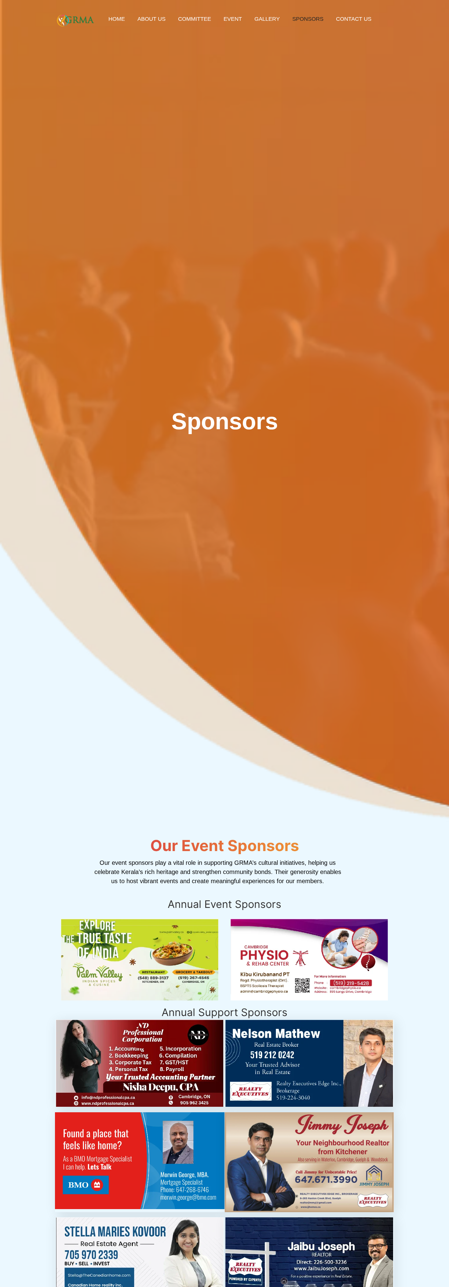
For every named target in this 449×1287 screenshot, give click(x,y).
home (116, 19)
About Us (151, 19)
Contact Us (353, 19)
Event (233, 19)
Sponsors (307, 19)
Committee (194, 19)
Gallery (267, 19)
